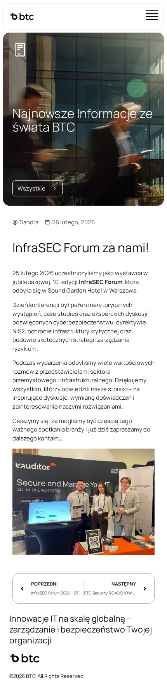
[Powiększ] (144, 459)
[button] (152, 16)
